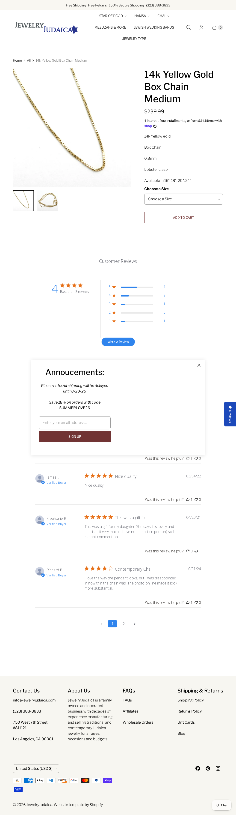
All (29, 60)
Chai (161, 16)
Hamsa (140, 16)
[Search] (188, 27)
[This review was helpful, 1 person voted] (187, 458)
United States (34, 768)
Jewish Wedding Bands (153, 27)
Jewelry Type (134, 39)
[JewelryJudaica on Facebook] (198, 768)
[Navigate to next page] (134, 623)
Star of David (111, 16)
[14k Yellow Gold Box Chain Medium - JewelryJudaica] (72, 127)
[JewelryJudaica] (46, 27)
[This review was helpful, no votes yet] (187, 551)
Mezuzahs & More (110, 27)
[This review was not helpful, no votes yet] (196, 458)
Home (17, 60)
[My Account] (201, 27)
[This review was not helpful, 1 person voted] (196, 551)
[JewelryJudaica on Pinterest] (208, 768)
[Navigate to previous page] (101, 623)
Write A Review (118, 342)
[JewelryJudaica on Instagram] (218, 768)
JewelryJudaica (39, 805)
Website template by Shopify (78, 805)
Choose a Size (156, 189)
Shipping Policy (190, 700)
